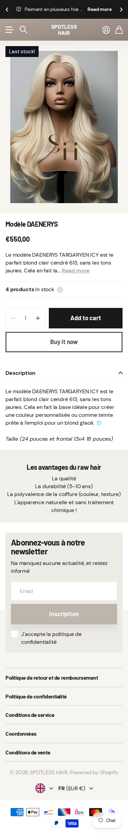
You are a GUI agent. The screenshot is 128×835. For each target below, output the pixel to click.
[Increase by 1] (37, 318)
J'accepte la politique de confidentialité (51, 638)
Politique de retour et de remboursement (51, 677)
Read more (99, 9)
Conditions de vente (28, 752)
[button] (6, 9)
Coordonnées (21, 733)
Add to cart (85, 318)
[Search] (23, 29)
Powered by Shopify (94, 772)
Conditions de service (30, 714)
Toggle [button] (120, 373)
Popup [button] (60, 289)
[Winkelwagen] (119, 29)
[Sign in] (106, 29)
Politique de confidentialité (36, 696)
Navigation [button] (9, 29)
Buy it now (64, 341)
